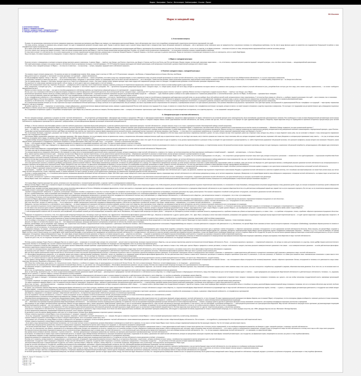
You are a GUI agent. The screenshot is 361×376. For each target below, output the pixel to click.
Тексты (169, 2)
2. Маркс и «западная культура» (33, 28)
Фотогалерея (179, 2)
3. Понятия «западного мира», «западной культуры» (40, 30)
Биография (161, 2)
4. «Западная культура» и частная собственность (39, 31)
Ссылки (201, 2)
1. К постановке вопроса (30, 27)
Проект (208, 2)
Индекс (152, 2)
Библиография (191, 2)
